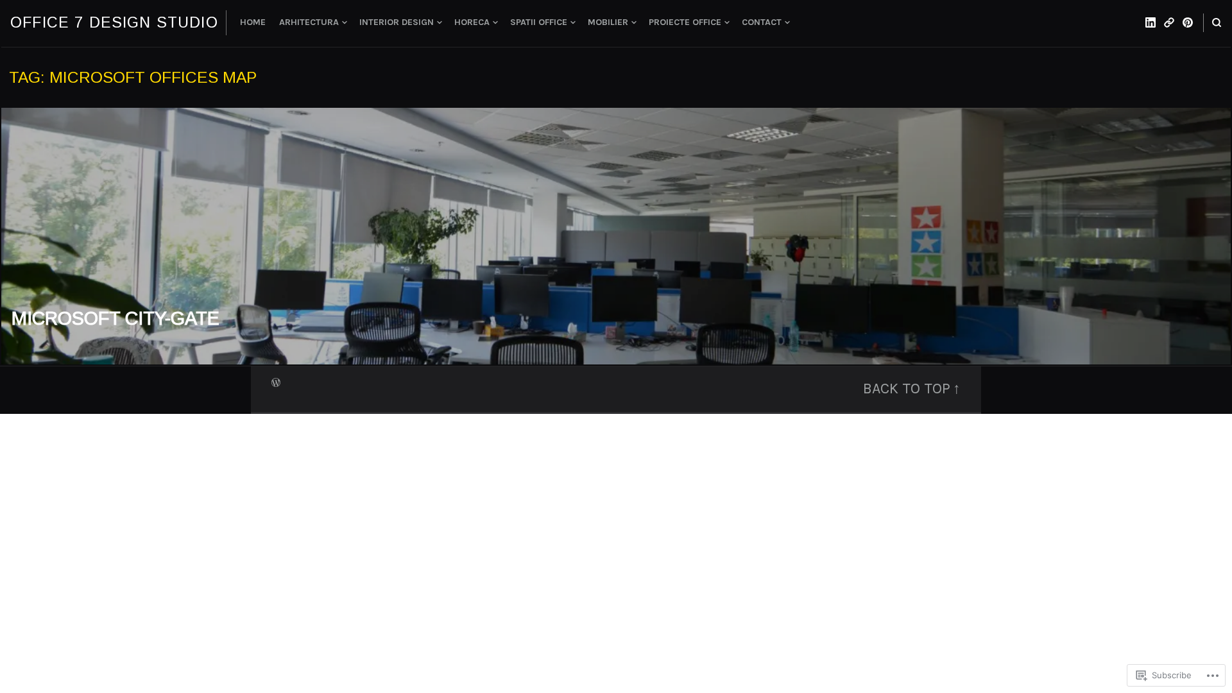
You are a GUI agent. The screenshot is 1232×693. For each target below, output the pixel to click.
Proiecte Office (685, 22)
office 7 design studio (114, 22)
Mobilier (608, 22)
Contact (762, 22)
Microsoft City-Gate (115, 318)
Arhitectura (309, 22)
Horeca (472, 22)
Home (253, 22)
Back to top (906, 388)
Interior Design (396, 22)
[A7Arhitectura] (1169, 22)
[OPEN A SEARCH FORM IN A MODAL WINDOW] (1216, 22)
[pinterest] (1188, 22)
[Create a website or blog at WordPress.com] (275, 381)
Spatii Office (538, 22)
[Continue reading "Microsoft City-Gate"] (616, 236)
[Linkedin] (1150, 22)
